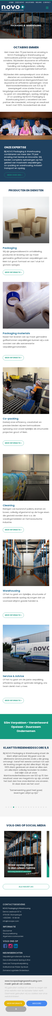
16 (43, 807)
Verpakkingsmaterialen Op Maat (16, 956)
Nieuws (39, 2)
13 (36, 807)
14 (38, 807)
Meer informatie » (13, 272)
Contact (46, 2)
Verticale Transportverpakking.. (16, 963)
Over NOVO (19, 2)
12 (33, 807)
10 (28, 807)
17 (46, 807)
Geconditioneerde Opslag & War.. (17, 960)
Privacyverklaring (10, 933)
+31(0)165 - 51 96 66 (11, 918)
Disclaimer (7, 931)
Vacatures (29, 2)
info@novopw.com (11, 921)
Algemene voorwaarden (13, 936)
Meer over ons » (14, 175)
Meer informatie (14, 1003)
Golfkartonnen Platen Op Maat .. (16, 967)
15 (41, 807)
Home (11, 2)
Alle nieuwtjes (26, 886)
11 (31, 807)
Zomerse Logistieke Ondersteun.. (16, 970)
